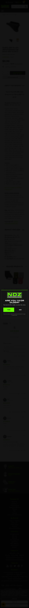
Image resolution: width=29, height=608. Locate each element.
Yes (9, 309)
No (20, 309)
